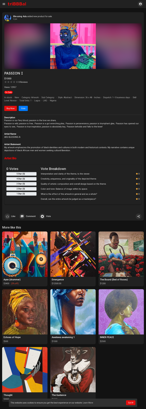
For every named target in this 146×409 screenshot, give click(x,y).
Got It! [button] (130, 403)
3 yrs (15, 19)
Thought (8, 395)
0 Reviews (23, 82)
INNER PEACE (107, 337)
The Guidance (59, 395)
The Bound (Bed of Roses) (114, 279)
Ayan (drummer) (12, 279)
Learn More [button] (88, 403)
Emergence (58, 279)
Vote (23, 108)
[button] (140, 4)
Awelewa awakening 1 (63, 337)
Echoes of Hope (12, 337)
